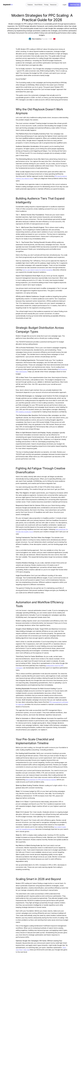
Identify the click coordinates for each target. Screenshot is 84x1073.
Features (30, 4)
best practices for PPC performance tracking (41, 779)
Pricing (46, 4)
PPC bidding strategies (23, 412)
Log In (64, 4)
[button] (53, 5)
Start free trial (74, 4)
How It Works (38, 4)
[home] (8, 4)
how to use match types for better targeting (37, 270)
